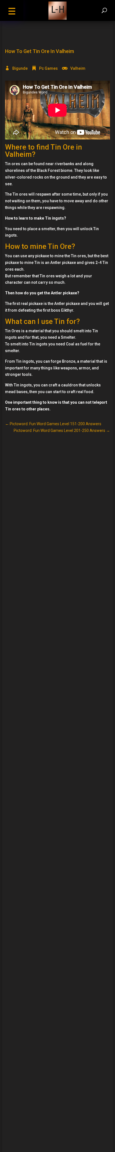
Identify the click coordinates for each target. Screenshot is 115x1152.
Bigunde (20, 68)
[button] (11, 10)
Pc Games (48, 68)
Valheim (77, 68)
